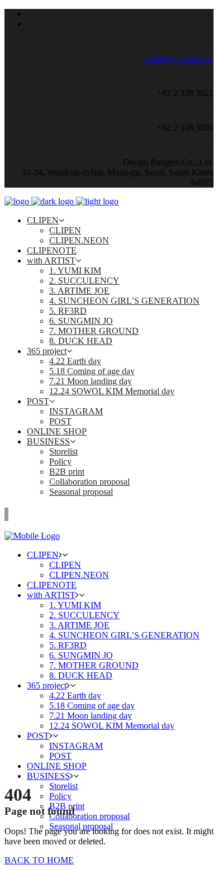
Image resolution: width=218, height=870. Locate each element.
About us (197, 13)
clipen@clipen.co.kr (178, 58)
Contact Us (194, 23)
